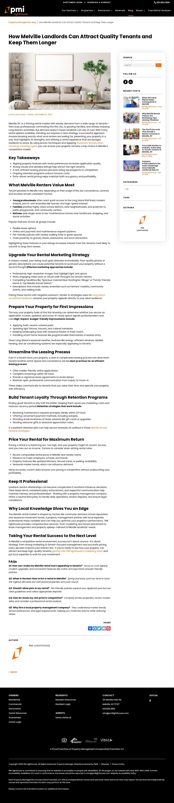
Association (15, 708)
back (13, 672)
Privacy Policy (118, 764)
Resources (104, 10)
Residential (14, 699)
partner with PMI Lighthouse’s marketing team (77, 551)
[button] (125, 82)
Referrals (120, 10)
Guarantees (15, 717)
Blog (130, 10)
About (139, 10)
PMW (96, 764)
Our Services (69, 10)
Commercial (15, 704)
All (127, 189)
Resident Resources (66, 699)
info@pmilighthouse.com (116, 713)
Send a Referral (63, 717)
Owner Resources (18, 713)
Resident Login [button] (63, 704)
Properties (87, 10)
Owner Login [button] (15, 722)
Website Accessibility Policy (123, 773)
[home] (16, 11)
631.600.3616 (163, 2)
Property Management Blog (22, 22)
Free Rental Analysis (159, 10)
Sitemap (105, 764)
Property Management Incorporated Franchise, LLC (98, 749)
